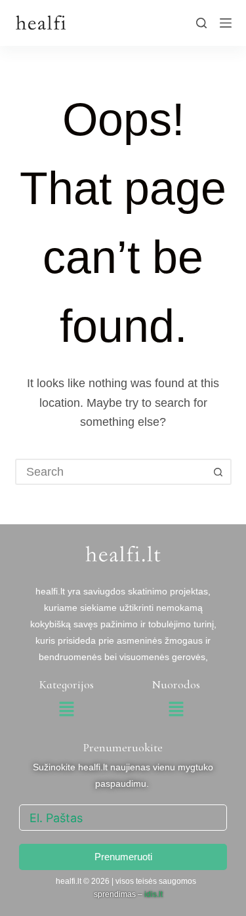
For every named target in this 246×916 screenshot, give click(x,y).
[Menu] (226, 23)
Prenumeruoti (123, 856)
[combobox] (111, 472)
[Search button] (218, 472)
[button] (67, 710)
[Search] (201, 23)
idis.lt (153, 894)
